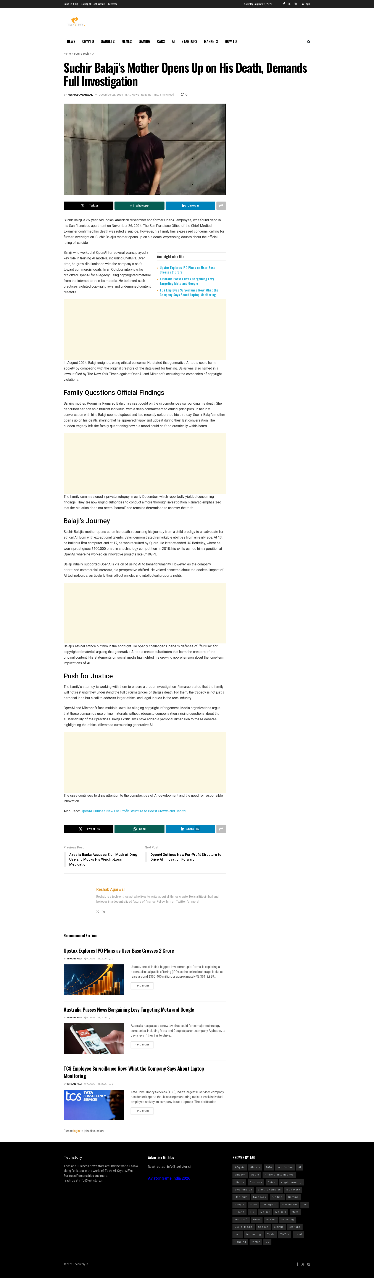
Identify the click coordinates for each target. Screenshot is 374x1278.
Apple (255, 1175)
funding (277, 1197)
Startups (189, 41)
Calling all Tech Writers (93, 4)
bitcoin (239, 1182)
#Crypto (240, 1167)
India (253, 1204)
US (267, 1242)
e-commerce (243, 1190)
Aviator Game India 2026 (169, 1178)
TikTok (284, 1234)
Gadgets (108, 41)
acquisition (285, 1167)
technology (253, 1234)
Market (265, 1212)
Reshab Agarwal (80, 95)
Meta (295, 1212)
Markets (211, 41)
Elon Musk (293, 1190)
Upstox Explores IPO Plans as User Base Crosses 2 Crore (187, 269)
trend (298, 1234)
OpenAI (271, 1219)
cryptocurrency (291, 1182)
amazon (240, 1175)
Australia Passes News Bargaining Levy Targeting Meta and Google (187, 281)
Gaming (144, 41)
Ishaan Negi (74, 959)
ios (305, 1204)
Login (307, 4)
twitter (256, 1242)
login (76, 1131)
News (71, 41)
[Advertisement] (145, 333)
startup (279, 1227)
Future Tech (81, 54)
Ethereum (241, 1197)
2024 (269, 1167)
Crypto (88, 41)
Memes (127, 41)
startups (294, 1227)
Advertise (113, 4)
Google (239, 1204)
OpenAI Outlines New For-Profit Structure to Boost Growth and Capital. (134, 811)
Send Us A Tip (71, 4)
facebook (259, 1197)
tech (238, 1234)
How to (231, 41)
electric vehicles (269, 1190)
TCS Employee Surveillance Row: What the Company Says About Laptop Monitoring (189, 292)
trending (240, 1242)
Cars (161, 41)
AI (173, 41)
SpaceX (263, 1227)
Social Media (244, 1227)
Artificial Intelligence (279, 1175)
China (272, 1182)
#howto (255, 1167)
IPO (252, 1212)
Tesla (271, 1234)
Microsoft (241, 1219)
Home (67, 54)
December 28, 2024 (111, 95)
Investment (289, 1204)
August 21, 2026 (96, 959)
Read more (142, 986)
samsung (287, 1219)
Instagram (269, 1204)
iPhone (239, 1212)
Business (256, 1182)
